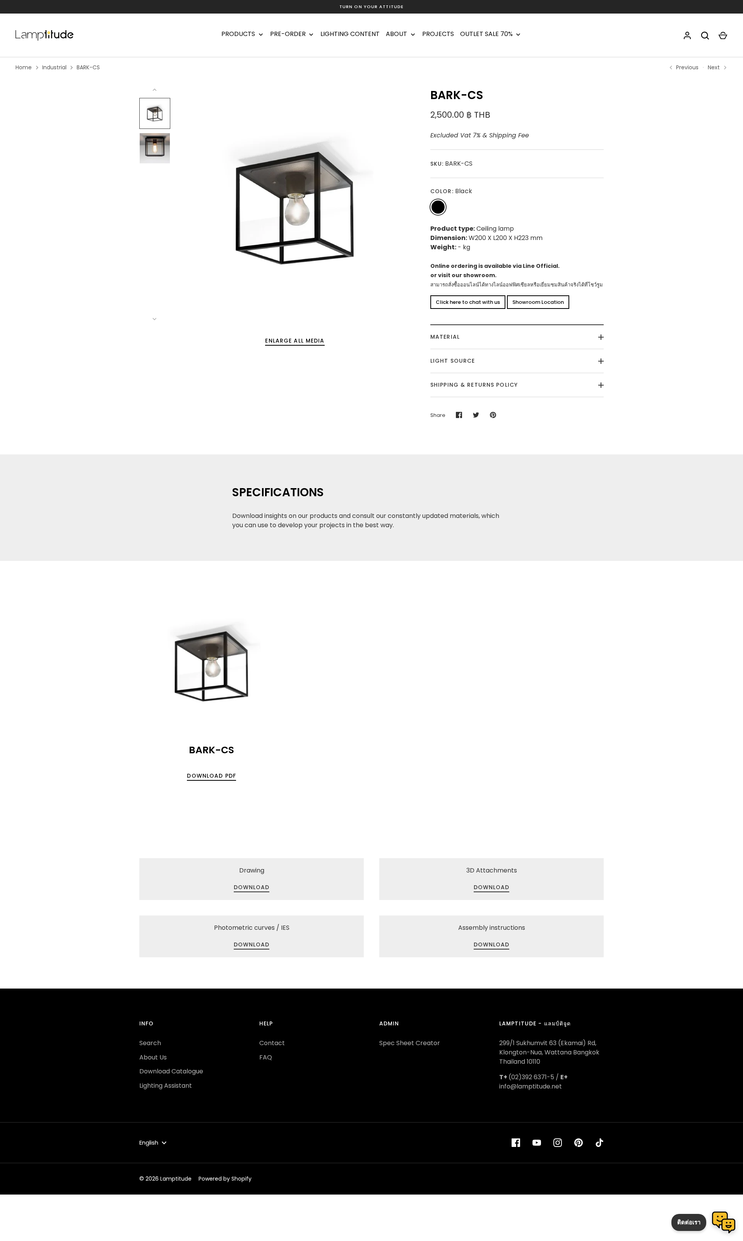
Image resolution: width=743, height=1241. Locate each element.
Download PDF (211, 776)
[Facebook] (515, 1142)
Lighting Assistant (165, 1085)
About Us (153, 1057)
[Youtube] (536, 1142)
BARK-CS (88, 67)
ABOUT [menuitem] (396, 34)
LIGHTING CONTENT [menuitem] (350, 34)
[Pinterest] (578, 1142)
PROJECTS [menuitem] (438, 34)
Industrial (54, 67)
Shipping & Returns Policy (474, 385)
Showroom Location (538, 302)
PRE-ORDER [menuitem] (288, 34)
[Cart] (722, 35)
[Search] (705, 35)
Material (445, 337)
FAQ (265, 1057)
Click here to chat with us (468, 302)
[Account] (687, 35)
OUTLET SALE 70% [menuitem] (486, 34)
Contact (272, 1043)
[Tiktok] (599, 1142)
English (148, 1142)
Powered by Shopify (225, 1179)
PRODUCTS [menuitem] (238, 34)
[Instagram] (557, 1142)
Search (150, 1043)
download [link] (252, 887)
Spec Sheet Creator (409, 1043)
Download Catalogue (171, 1071)
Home (23, 67)
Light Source (452, 361)
